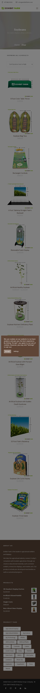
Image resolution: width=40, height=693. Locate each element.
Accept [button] (7, 351)
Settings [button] (16, 351)
